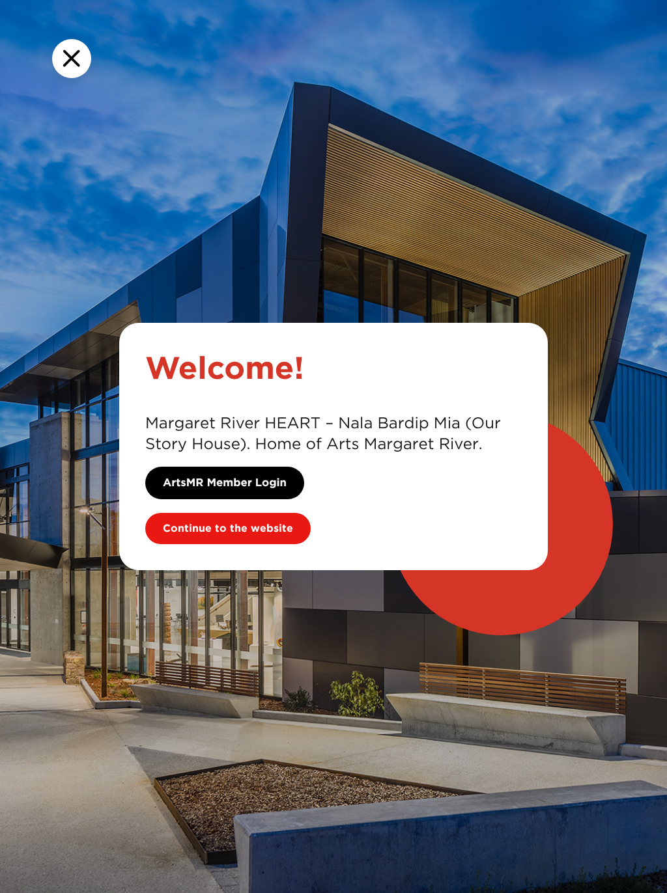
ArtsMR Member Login (225, 482)
